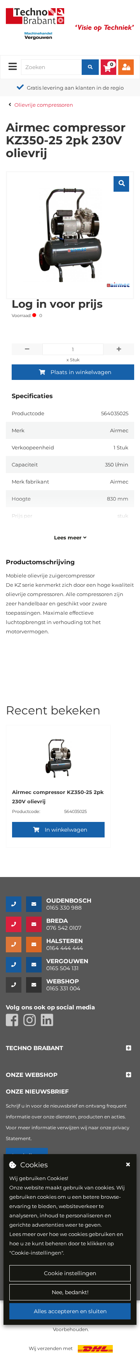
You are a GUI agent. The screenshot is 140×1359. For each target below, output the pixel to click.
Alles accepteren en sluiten (70, 1311)
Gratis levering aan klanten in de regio (75, 88)
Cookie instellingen (70, 1273)
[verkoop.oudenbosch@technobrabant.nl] (36, 904)
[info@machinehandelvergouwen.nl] (36, 964)
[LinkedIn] (49, 1023)
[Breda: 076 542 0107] (16, 924)
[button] (34, 1048)
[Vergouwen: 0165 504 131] (16, 964)
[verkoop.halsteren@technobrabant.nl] (36, 944)
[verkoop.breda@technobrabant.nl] (36, 924)
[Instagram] (32, 1023)
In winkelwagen (66, 829)
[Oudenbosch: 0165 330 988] (16, 904)
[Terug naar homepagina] (35, 15)
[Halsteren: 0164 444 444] (16, 944)
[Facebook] (14, 1023)
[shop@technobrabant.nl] (36, 985)
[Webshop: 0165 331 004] (16, 985)
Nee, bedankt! (70, 1292)
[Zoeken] (90, 67)
